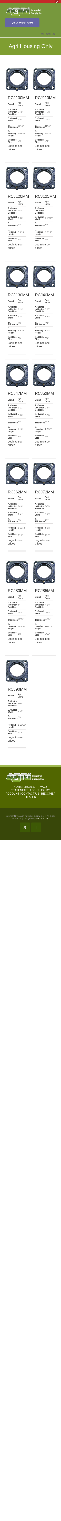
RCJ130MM (18, 295)
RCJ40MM (44, 295)
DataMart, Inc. (42, 818)
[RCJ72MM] (44, 474)
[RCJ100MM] (17, 79)
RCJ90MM (17, 689)
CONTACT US (30, 793)
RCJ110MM (45, 97)
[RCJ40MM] (44, 277)
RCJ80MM (17, 590)
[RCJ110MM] (44, 79)
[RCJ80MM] (17, 572)
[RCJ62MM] (17, 474)
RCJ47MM (17, 393)
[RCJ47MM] (17, 375)
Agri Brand (20, 104)
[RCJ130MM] (17, 277)
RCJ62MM (17, 492)
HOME (18, 786)
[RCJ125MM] (44, 178)
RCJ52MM (44, 393)
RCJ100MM (18, 97)
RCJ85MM (44, 590)
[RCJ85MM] (44, 572)
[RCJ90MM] (17, 671)
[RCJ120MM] (17, 178)
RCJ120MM (18, 196)
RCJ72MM (44, 492)
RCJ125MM (45, 196)
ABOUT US (37, 790)
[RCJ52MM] (44, 375)
